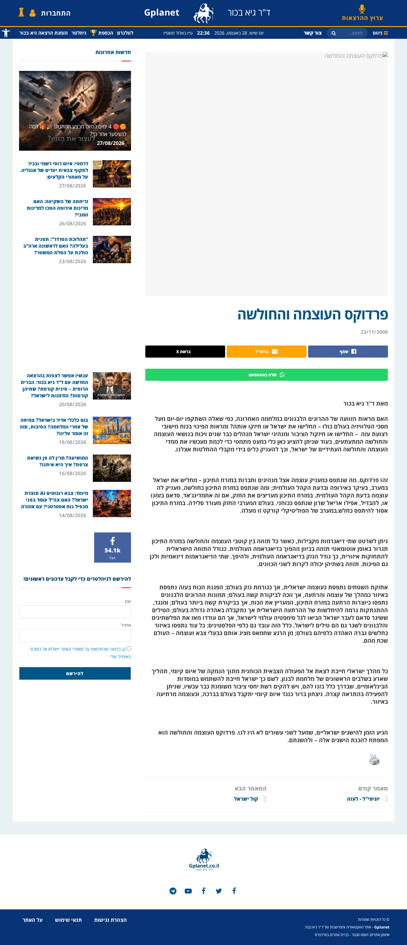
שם (128, 601)
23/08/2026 (73, 261)
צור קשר (313, 33)
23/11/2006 (374, 331)
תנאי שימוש (68, 919)
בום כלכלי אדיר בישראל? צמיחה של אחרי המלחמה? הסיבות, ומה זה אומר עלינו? (54, 426)
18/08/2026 (73, 442)
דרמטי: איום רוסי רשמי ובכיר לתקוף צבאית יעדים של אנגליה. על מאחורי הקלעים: (54, 170)
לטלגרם (125, 33)
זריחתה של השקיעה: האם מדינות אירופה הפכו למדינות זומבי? (57, 208)
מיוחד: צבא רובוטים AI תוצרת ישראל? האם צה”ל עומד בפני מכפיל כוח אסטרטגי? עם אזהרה (54, 500)
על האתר (33, 919)
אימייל (126, 625)
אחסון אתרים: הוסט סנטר (371, 934)
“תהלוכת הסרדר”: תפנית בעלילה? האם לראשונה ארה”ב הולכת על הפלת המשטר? (55, 246)
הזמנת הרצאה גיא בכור (43, 33)
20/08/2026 (73, 404)
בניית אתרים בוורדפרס (331, 934)
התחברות (56, 13)
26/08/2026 (73, 223)
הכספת (101, 32)
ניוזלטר (79, 33)
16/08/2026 (73, 473)
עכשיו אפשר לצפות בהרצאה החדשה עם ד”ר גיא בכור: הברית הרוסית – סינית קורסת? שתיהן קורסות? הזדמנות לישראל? (54, 385)
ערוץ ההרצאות (362, 15)
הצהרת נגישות (110, 919)
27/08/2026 (111, 143)
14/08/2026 (73, 515)
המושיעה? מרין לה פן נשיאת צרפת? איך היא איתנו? (57, 461)
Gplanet (382, 927)
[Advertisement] (75, 318)
